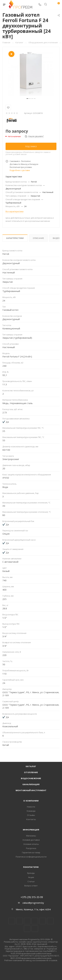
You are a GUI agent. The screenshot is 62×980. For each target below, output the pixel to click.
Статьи (31, 881)
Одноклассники (50, 921)
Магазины (31, 835)
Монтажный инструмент (31, 790)
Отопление (31, 772)
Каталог (31, 766)
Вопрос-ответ (31, 885)
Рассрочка (31, 848)
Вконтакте (12, 921)
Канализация (31, 784)
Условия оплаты (31, 844)
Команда (31, 811)
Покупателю (31, 867)
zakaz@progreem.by (33, 902)
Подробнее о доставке (20, 170)
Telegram (35, 921)
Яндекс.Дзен (35, 928)
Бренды (31, 873)
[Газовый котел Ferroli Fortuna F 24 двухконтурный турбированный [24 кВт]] (31, 73)
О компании (31, 800)
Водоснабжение (31, 778)
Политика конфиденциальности (31, 856)
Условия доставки (31, 840)
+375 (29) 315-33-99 (32, 897)
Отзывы (31, 815)
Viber (27, 928)
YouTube (42, 921)
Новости (31, 806)
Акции (31, 877)
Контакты (31, 819)
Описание (38, 238)
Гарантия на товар (31, 852)
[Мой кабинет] (51, 4)
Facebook (19, 921)
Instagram (27, 921)
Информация (31, 829)
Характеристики (15, 238)
